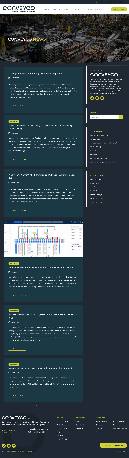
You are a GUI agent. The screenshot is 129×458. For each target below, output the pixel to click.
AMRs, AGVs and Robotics (99, 158)
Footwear (93, 190)
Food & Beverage (96, 195)
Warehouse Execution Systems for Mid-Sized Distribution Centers (40, 267)
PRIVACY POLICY (121, 451)
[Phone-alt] (92, 98)
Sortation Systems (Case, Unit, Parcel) (103, 143)
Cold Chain (94, 187)
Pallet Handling (95, 147)
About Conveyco (63, 421)
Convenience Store (97, 202)
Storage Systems (96, 139)
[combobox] (104, 117)
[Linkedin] (97, 98)
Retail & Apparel (96, 179)
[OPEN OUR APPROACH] (93, 9)
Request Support (63, 439)
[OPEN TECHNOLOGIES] (56, 9)
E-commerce (94, 183)
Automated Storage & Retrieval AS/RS (103, 162)
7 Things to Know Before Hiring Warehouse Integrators (35, 73)
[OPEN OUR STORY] (104, 9)
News (78, 421)
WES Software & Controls (99, 135)
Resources (79, 428)
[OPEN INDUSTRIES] (68, 9)
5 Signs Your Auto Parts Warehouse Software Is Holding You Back (40, 368)
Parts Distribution (96, 198)
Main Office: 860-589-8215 (38, 429)
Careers (60, 435)
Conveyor (93, 154)
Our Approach (62, 428)
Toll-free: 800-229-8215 (37, 432)
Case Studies (80, 425)
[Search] (121, 117)
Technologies (61, 425)
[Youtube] (102, 98)
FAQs (59, 432)
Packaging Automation (98, 151)
